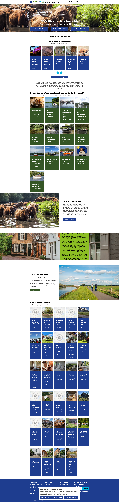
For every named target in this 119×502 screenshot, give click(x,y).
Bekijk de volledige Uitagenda (59, 77)
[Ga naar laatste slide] (1, 18)
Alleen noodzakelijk (57, 497)
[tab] (88, 299)
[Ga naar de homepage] (37, 2)
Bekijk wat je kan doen (69, 219)
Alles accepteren (45, 497)
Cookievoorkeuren (45, 500)
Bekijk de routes (35, 290)
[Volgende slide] (117, 18)
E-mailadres (77, 486)
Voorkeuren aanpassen (71, 497)
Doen (46, 486)
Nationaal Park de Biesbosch (64, 485)
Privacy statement (34, 500)
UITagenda (47, 484)
